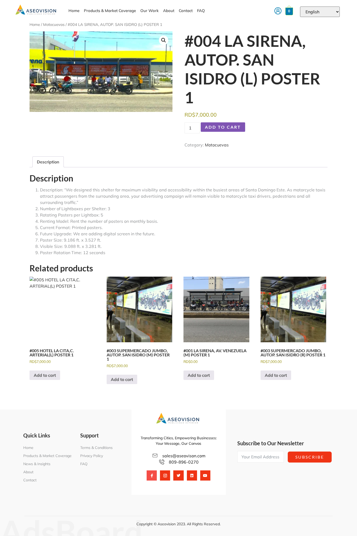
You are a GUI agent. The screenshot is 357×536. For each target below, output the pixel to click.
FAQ (201, 10)
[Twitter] (178, 475)
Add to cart (223, 126)
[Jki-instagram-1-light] (165, 475)
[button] (163, 40)
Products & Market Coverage (110, 10)
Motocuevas (54, 24)
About (168, 10)
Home (73, 10)
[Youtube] (205, 475)
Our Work (149, 10)
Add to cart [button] (45, 375)
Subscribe (309, 456)
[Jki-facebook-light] (152, 475)
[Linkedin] (192, 475)
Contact (186, 10)
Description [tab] (48, 161)
